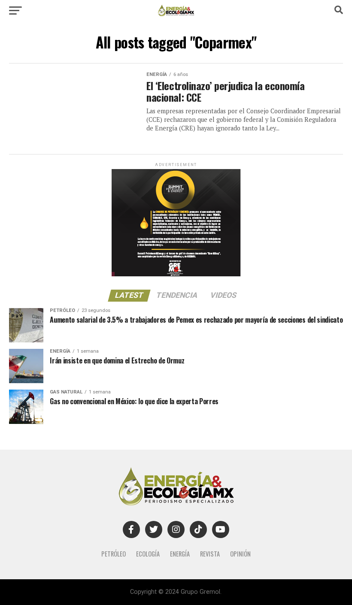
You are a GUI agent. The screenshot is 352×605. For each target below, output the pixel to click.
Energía (180, 553)
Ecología (148, 553)
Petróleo (113, 553)
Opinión (240, 553)
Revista (210, 553)
